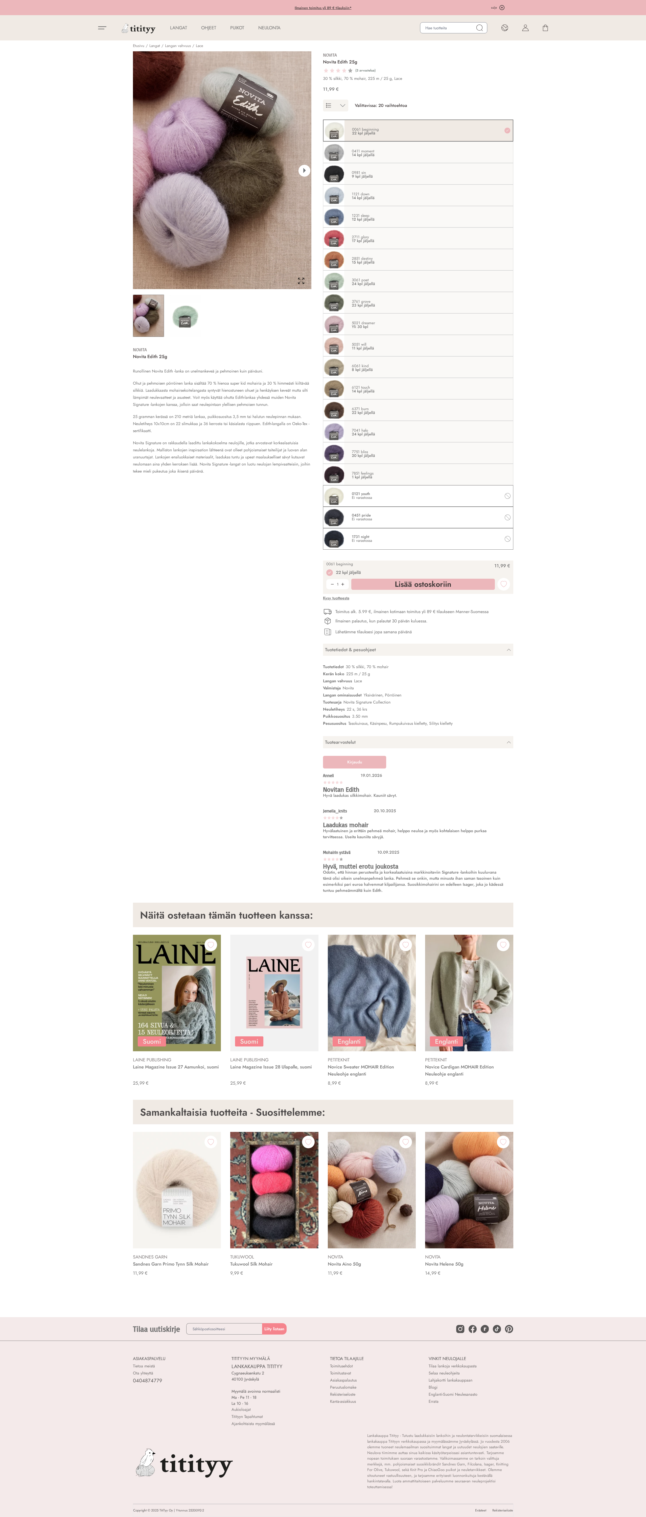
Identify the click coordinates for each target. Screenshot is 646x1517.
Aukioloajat (241, 1409)
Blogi (433, 1387)
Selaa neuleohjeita (444, 1373)
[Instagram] (460, 1329)
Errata (434, 1401)
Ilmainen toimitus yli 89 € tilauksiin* (323, 7)
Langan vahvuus (178, 46)
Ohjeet (208, 28)
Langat (154, 46)
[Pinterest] (509, 1329)
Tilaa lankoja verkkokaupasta (453, 1366)
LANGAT (178, 28)
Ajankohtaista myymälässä (253, 1424)
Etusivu (138, 46)
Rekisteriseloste (342, 1394)
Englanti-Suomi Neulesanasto (453, 1394)
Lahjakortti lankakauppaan (450, 1380)
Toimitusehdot (341, 1366)
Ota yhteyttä (143, 1373)
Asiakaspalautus (343, 1380)
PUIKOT (237, 28)
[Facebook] (473, 1329)
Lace (199, 46)
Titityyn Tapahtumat (247, 1416)
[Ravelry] (485, 1329)
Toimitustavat (340, 1373)
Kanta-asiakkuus (343, 1401)
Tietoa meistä (144, 1366)
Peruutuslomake (343, 1387)
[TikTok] (497, 1329)
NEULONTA (269, 28)
